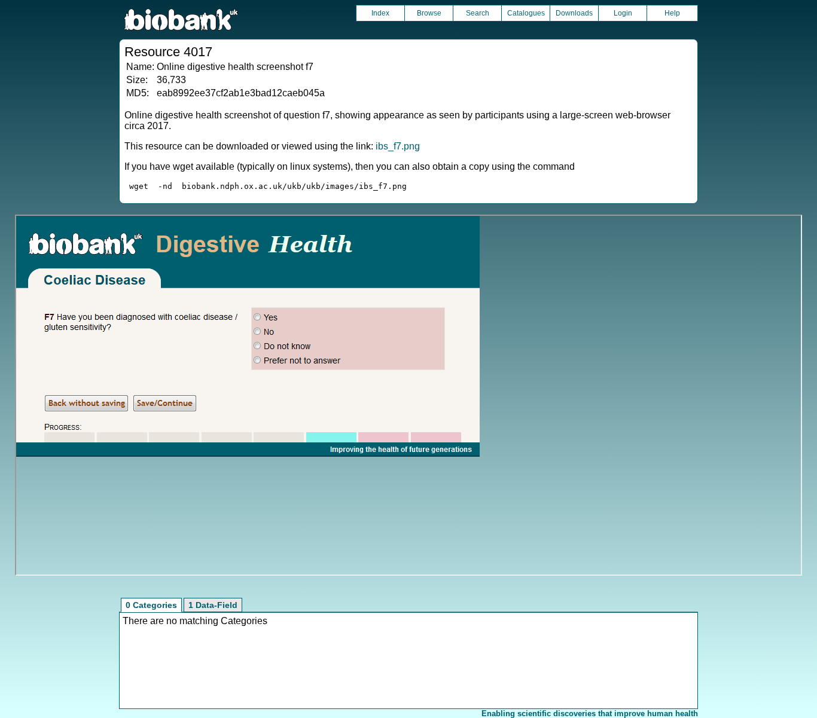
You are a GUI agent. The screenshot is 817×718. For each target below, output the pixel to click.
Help (672, 13)
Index (380, 13)
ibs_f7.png (398, 146)
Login (623, 13)
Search (477, 13)
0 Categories (151, 605)
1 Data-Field (212, 605)
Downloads (574, 13)
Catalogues (526, 13)
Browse (429, 13)
